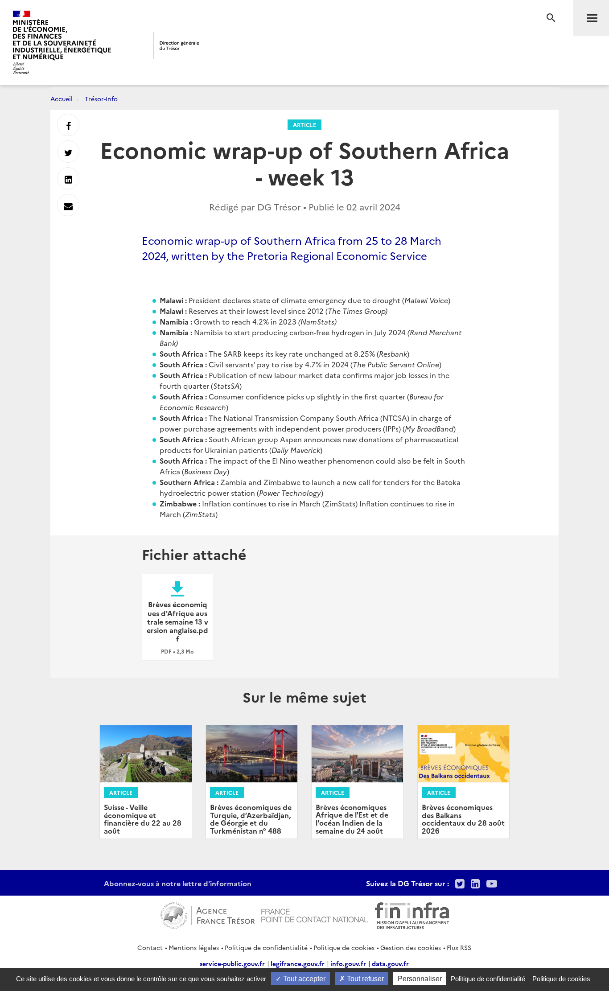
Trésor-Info (101, 98)
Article (304, 124)
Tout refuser (364, 979)
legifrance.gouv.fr (298, 963)
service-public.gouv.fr (232, 963)
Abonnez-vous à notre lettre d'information (177, 883)
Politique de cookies (343, 947)
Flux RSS (459, 947)
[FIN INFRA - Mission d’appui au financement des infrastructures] (412, 914)
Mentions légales (194, 947)
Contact (150, 947)
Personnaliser (420, 979)
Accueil (61, 98)
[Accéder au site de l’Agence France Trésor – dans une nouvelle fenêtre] (207, 914)
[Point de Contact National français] (315, 914)
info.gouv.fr (348, 963)
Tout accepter (303, 979)
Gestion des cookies (410, 947)
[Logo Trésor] (176, 45)
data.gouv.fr (390, 963)
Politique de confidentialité (266, 947)
